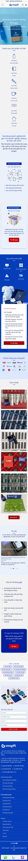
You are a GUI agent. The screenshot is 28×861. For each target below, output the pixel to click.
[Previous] (1, 554)
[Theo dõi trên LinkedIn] (16, 843)
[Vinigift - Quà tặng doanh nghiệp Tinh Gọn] (14, 5)
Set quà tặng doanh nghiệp (9, 780)
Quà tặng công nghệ (8, 783)
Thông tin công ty (7, 821)
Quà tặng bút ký (7, 803)
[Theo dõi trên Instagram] (13, 843)
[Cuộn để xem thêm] (14, 41)
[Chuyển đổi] (2, 588)
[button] (2, 5)
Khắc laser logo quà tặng (9, 789)
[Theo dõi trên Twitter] (15, 843)
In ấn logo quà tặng (7, 786)
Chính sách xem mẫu (8, 827)
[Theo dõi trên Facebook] (11, 843)
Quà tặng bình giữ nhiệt (8, 797)
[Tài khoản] (23, 5)
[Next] (26, 554)
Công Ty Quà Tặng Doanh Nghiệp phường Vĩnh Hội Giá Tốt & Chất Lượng (13, 558)
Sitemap (5, 836)
